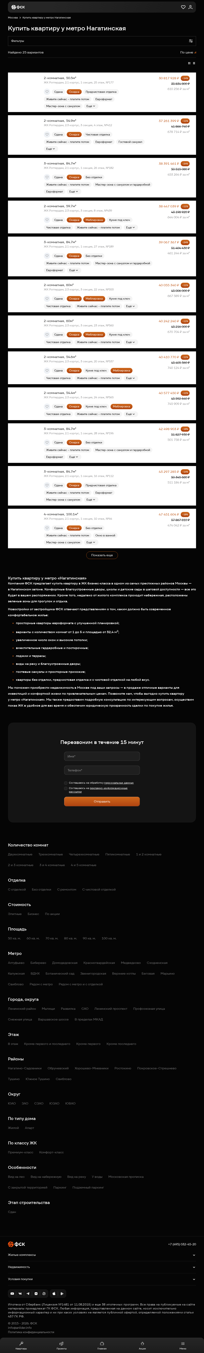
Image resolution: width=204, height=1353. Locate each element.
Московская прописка (126, 1177)
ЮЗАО (54, 1103)
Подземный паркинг (88, 1187)
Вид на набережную (46, 1177)
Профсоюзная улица (149, 1009)
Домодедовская (64, 963)
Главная (102, 1348)
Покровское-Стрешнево (157, 1068)
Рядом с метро (41, 984)
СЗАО (38, 1103)
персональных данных (119, 782)
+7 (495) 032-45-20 (182, 1244)
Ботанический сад (60, 973)
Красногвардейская (99, 963)
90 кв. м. (89, 938)
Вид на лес (16, 1177)
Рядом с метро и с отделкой (81, 984)
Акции (142, 1348)
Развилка (68, 1009)
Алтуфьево (16, 963)
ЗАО (25, 1103)
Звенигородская (93, 973)
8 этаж (13, 1044)
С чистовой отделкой (99, 889)
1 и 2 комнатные (149, 854)
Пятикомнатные (117, 854)
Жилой (13, 1128)
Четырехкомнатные (84, 854)
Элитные (15, 914)
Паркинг (60, 1187)
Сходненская (157, 963)
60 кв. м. (33, 938)
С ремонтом (66, 889)
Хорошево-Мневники (92, 1068)
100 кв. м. (109, 938)
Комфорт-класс (51, 1152)
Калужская (16, 973)
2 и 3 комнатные (20, 865)
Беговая (148, 973)
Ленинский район (22, 1009)
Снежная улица (20, 1019)
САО (84, 1009)
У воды (97, 1177)
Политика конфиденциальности (31, 1332)
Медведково (131, 963)
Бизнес (33, 914)
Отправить (102, 801)
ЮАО (12, 1103)
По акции (52, 914)
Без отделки (41, 889)
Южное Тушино (38, 1079)
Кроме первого (88, 1044)
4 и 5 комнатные (83, 865)
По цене (186, 52)
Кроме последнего (121, 1044)
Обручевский (58, 1068)
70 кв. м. (51, 938)
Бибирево (38, 963)
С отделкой (17, 889)
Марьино (168, 973)
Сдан (12, 1212)
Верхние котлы (124, 973)
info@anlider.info (20, 1328)
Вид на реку (76, 1177)
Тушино (14, 1079)
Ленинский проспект (110, 1009)
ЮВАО (70, 1103)
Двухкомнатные (20, 854)
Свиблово (16, 984)
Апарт (29, 1128)
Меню (182, 1348)
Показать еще (102, 555)
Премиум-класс (20, 1152)
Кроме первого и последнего (47, 1044)
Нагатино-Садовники (25, 1068)
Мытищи (48, 1009)
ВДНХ (35, 973)
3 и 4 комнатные (52, 865)
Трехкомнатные (50, 854)
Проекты (62, 1348)
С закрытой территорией (27, 1187)
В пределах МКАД (89, 1019)
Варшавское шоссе (53, 1019)
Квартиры (21, 1348)
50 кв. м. (14, 938)
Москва (13, 17)
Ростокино (123, 1068)
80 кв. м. (70, 938)
